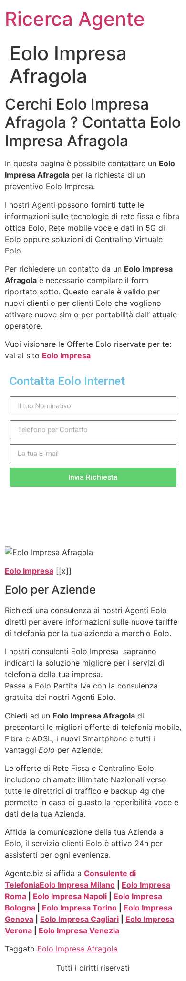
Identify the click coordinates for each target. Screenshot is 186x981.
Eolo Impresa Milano (77, 885)
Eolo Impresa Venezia (79, 930)
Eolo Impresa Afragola (77, 948)
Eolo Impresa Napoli (71, 896)
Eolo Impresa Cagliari (79, 919)
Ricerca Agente (75, 18)
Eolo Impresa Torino (79, 907)
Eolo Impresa (66, 355)
